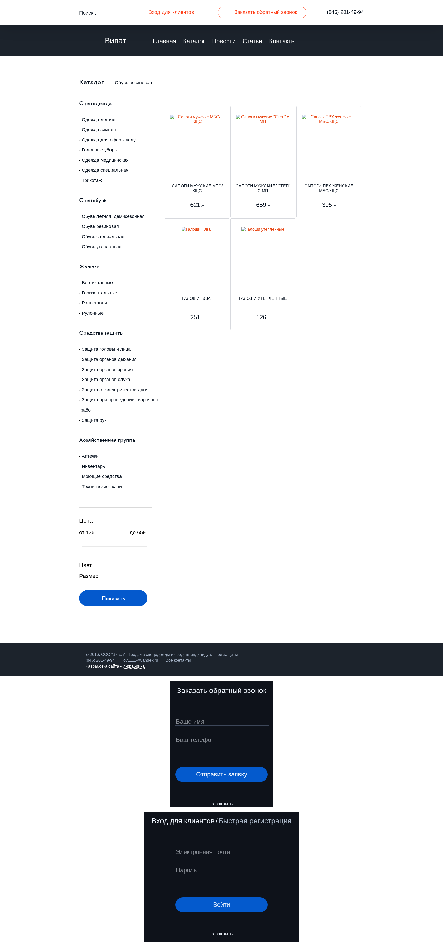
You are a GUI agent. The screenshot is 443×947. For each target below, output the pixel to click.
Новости (224, 41)
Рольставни (94, 303)
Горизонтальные (99, 293)
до (133, 532)
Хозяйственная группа (107, 440)
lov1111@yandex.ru (140, 660)
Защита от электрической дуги (114, 389)
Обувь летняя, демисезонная (113, 216)
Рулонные (93, 313)
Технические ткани (102, 486)
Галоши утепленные (263, 298)
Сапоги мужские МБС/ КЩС (197, 188)
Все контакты (178, 660)
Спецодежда (95, 103)
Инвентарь (93, 466)
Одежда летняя (98, 119)
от (81, 532)
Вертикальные (97, 282)
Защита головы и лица (106, 349)
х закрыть (222, 803)
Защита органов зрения (107, 369)
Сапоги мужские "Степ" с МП (263, 188)
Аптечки (90, 456)
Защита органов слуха (106, 379)
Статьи (252, 41)
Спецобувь (92, 200)
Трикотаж (92, 180)
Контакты (282, 41)
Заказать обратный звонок (265, 12)
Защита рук (94, 420)
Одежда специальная (105, 170)
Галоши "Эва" (197, 298)
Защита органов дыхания (109, 359)
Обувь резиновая (133, 82)
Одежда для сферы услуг (109, 139)
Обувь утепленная (102, 246)
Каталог (194, 41)
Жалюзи (89, 266)
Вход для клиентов (171, 12)
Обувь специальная (103, 236)
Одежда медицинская (105, 160)
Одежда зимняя (99, 129)
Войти (221, 904)
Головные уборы (100, 149)
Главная (164, 41)
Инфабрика (134, 666)
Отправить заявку (221, 774)
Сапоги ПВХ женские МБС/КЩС (328, 188)
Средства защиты (101, 332)
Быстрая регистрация (255, 821)
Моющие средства (102, 476)
